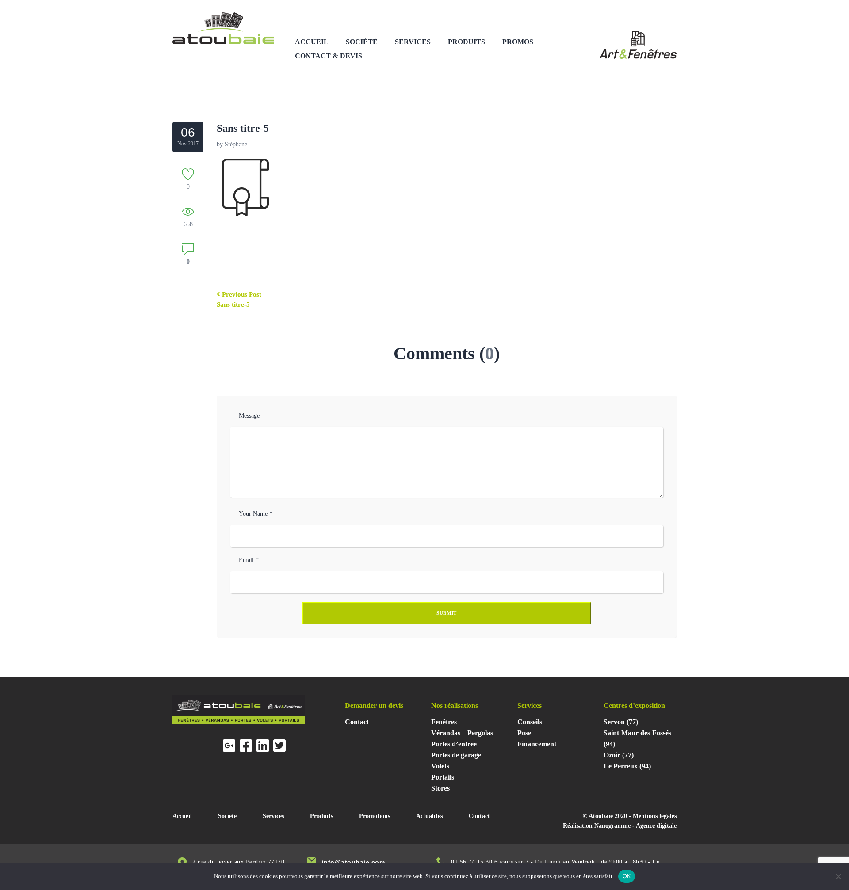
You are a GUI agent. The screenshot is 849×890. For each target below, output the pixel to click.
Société (362, 42)
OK (627, 875)
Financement (536, 744)
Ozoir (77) (619, 755)
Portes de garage (456, 755)
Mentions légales (655, 816)
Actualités (429, 816)
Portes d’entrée (454, 744)
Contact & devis (328, 56)
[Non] (838, 876)
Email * (249, 560)
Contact (357, 722)
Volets (440, 766)
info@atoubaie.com (353, 862)
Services (413, 42)
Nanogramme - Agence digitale (635, 825)
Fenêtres (444, 722)
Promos (517, 42)
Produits (466, 42)
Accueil (312, 42)
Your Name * (255, 513)
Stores (440, 788)
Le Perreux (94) (627, 766)
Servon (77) (621, 722)
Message (249, 415)
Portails (442, 777)
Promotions (374, 816)
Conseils (529, 722)
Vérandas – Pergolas (462, 733)
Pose (524, 733)
